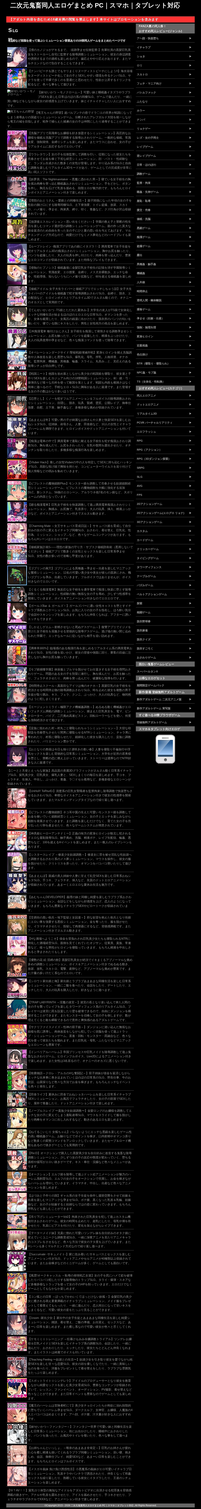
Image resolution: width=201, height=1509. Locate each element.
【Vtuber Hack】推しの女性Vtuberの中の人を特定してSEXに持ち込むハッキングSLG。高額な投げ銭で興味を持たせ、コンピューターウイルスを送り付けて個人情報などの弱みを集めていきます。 (80, 467)
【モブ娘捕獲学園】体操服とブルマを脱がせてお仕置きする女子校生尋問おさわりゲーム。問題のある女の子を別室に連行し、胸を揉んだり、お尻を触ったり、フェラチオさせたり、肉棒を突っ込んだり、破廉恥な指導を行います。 (79, 674)
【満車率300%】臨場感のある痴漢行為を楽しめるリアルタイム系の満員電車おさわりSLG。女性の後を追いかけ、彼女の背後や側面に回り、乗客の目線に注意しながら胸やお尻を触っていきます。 (80, 652)
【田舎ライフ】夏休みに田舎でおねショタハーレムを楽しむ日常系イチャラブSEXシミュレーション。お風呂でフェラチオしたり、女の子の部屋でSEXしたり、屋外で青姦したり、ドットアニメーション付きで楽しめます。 (79, 1099)
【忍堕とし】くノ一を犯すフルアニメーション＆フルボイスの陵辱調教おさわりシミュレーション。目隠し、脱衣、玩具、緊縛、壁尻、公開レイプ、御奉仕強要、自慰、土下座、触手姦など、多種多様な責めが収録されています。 (79, 403)
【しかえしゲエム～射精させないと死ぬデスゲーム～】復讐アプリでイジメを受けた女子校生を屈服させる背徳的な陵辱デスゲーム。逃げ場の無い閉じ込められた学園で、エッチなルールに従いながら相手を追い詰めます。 (79, 631)
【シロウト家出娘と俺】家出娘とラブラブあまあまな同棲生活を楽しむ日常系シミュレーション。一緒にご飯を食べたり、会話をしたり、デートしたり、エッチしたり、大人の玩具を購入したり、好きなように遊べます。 (79, 985)
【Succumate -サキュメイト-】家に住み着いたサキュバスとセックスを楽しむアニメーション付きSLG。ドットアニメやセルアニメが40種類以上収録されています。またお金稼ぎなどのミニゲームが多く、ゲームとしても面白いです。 (79, 1259)
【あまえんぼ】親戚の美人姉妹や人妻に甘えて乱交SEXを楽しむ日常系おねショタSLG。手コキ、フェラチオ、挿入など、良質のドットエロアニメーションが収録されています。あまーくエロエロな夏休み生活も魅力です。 (79, 880)
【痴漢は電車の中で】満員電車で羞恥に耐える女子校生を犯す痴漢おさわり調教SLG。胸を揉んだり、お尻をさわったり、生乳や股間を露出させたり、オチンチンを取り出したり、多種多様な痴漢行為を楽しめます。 (79, 445)
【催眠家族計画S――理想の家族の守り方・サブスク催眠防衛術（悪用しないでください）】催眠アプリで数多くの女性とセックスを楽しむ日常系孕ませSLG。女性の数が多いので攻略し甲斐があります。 (80, 551)
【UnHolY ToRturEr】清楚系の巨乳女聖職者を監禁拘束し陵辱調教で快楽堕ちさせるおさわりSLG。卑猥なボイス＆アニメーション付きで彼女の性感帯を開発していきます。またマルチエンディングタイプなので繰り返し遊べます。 (80, 795)
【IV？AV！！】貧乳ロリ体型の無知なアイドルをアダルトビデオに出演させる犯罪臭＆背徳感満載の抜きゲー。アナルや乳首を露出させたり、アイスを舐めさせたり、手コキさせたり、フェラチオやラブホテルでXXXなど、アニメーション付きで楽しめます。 (69, 1495)
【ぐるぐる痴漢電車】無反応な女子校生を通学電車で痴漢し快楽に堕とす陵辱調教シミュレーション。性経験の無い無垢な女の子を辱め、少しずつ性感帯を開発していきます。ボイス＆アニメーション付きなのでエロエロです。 (79, 594)
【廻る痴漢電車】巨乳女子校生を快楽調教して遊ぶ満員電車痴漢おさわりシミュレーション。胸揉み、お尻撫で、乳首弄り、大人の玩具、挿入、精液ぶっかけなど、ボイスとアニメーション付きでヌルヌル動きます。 (79, 509)
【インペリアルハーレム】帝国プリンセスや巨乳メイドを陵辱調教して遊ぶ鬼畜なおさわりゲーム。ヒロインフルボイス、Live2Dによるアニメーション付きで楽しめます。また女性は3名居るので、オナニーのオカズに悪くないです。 (79, 1056)
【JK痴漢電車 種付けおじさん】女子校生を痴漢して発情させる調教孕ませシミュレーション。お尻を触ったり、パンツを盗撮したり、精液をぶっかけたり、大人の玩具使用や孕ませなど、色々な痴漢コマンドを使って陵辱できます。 (80, 336)
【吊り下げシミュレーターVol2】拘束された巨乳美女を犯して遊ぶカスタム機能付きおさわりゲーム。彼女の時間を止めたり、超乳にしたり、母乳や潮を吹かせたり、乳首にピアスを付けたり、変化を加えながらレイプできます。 (79, 1221)
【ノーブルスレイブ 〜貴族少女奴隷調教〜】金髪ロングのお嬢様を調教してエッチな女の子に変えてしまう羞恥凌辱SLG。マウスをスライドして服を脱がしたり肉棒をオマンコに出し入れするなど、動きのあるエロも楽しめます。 (80, 1115)
